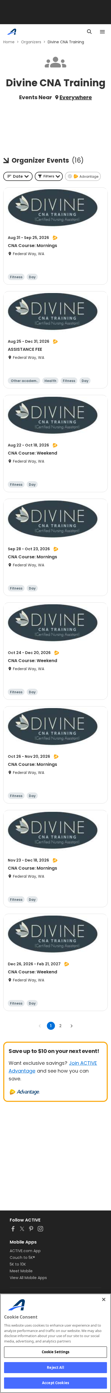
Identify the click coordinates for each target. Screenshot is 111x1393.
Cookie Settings (56, 1351)
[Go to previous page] (40, 1026)
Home (9, 42)
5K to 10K (18, 1264)
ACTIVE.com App (25, 1250)
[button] (49, 176)
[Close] (104, 1299)
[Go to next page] (71, 1026)
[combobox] (18, 176)
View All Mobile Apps (28, 1277)
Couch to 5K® (22, 1257)
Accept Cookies (55, 1382)
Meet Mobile (21, 1271)
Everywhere (76, 97)
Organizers (31, 42)
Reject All (55, 1367)
